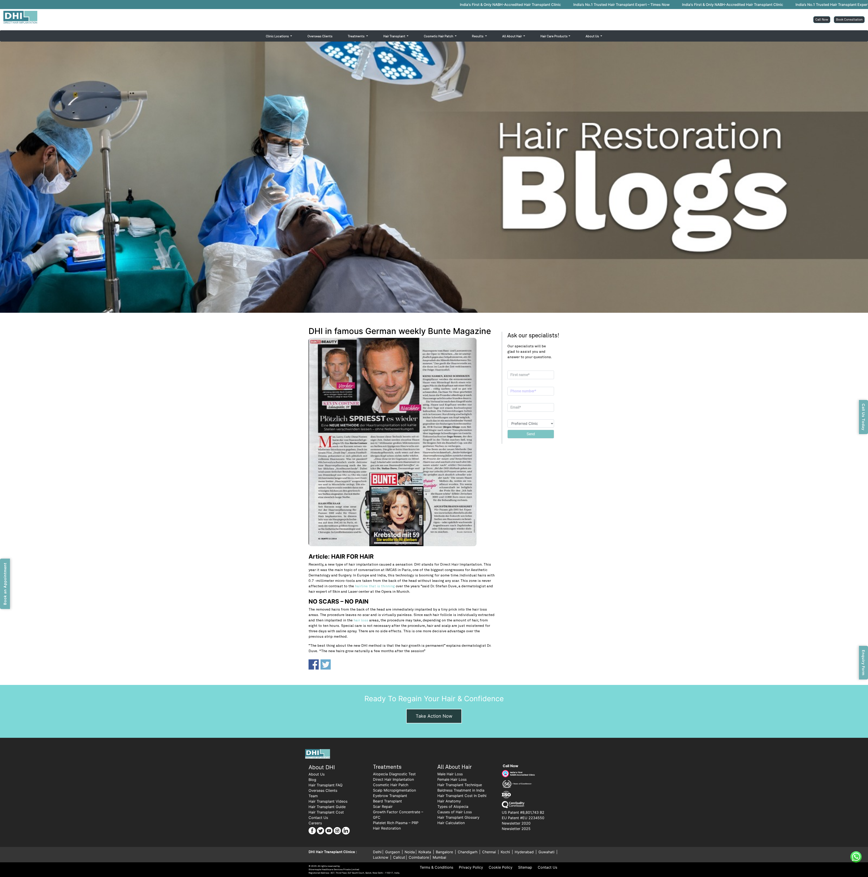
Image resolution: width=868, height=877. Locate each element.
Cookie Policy (500, 867)
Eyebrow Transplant (390, 795)
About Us (317, 774)
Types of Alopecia (452, 806)
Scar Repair (383, 806)
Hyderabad (525, 852)
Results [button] (478, 36)
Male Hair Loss (450, 774)
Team (313, 796)
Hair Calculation (451, 823)
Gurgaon (393, 852)
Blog (312, 779)
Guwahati (547, 852)
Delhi (377, 852)
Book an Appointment (5, 584)
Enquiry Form (863, 662)
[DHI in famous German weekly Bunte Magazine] (402, 442)
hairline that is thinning (375, 586)
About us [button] (593, 36)
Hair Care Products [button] (554, 36)
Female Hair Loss (452, 779)
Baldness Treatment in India (460, 790)
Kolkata (425, 852)
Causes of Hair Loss (454, 812)
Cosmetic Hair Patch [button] (439, 36)
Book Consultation (849, 19)
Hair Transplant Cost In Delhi (461, 795)
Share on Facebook (314, 664)
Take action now (434, 716)
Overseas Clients (320, 36)
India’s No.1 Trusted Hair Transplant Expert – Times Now (367, 4)
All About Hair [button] (512, 36)
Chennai (489, 852)
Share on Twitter (326, 664)
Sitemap (525, 867)
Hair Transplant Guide (327, 806)
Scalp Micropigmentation (394, 790)
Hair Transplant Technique (459, 785)
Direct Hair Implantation (393, 779)
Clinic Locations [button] (278, 36)
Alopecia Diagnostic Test (394, 774)
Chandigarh (468, 852)
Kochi (506, 852)
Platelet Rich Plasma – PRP (395, 823)
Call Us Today (863, 417)
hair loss (361, 620)
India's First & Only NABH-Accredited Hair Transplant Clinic (256, 4)
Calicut (399, 857)
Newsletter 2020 (516, 823)
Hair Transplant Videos (328, 801)
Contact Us (318, 817)
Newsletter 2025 (516, 828)
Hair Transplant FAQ (325, 785)
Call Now (821, 19)
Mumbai (439, 857)
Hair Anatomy (449, 801)
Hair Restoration (387, 828)
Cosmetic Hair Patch (390, 785)
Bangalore (445, 852)
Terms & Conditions (436, 867)
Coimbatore (419, 857)
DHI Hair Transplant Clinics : (333, 852)
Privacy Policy (471, 867)
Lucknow (381, 857)
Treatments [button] (356, 36)
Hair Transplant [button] (394, 36)
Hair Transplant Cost (326, 812)
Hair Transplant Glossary (458, 817)
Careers (315, 823)
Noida (410, 852)
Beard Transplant (387, 801)
